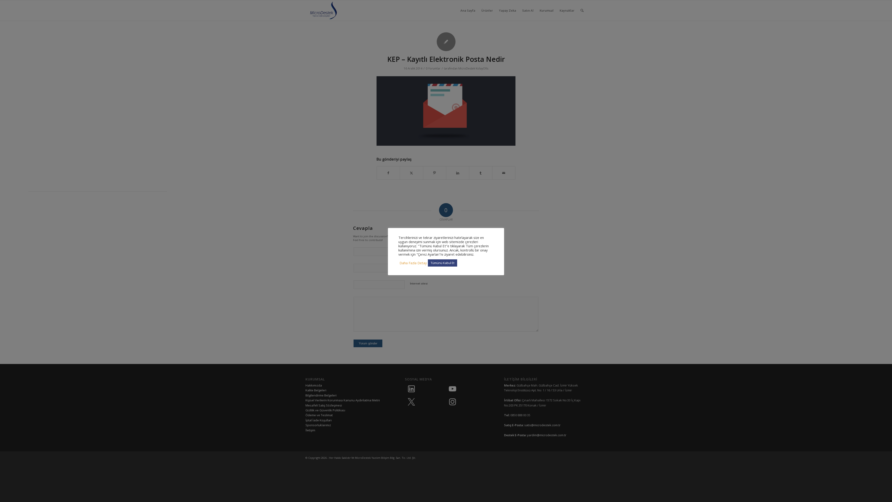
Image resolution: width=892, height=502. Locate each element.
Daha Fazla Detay (413, 263)
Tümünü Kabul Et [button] (442, 263)
